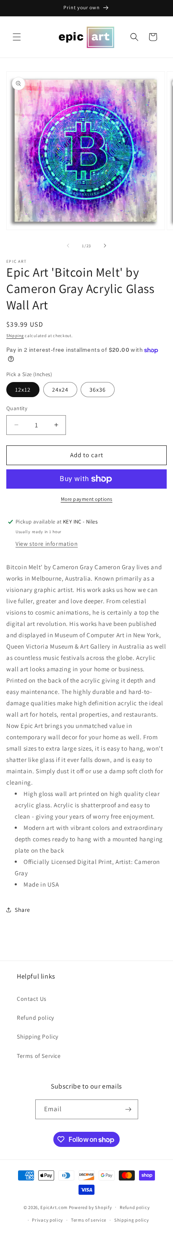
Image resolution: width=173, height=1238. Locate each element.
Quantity (16, 408)
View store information (47, 543)
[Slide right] (105, 245)
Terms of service (88, 1220)
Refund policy (35, 1017)
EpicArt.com (54, 1207)
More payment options (87, 499)
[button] (17, 37)
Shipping (15, 335)
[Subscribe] (128, 1109)
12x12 (23, 389)
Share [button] (22, 909)
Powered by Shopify (90, 1207)
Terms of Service (39, 1056)
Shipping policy (131, 1220)
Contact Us (32, 998)
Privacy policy (47, 1220)
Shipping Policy (37, 1036)
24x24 (60, 389)
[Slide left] (68, 245)
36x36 (97, 389)
